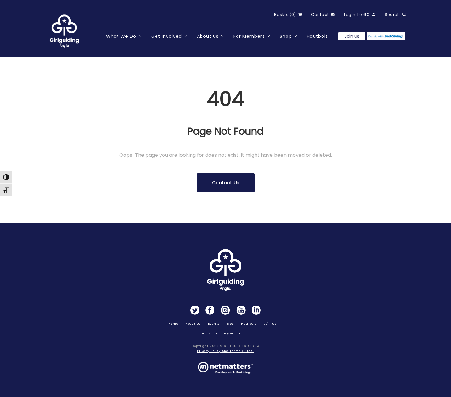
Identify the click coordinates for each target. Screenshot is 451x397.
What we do (121, 36)
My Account (234, 333)
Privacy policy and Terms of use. (225, 351)
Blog (230, 323)
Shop (286, 36)
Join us (352, 36)
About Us (207, 36)
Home (173, 323)
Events (214, 323)
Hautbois (317, 36)
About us (193, 323)
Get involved (166, 36)
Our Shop (209, 333)
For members (249, 36)
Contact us (225, 182)
